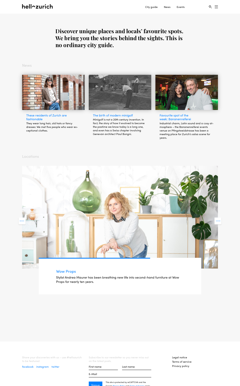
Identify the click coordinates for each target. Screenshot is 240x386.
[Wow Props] (120, 217)
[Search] (210, 6)
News (167, 7)
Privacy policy (180, 366)
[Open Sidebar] (216, 6)
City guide (151, 7)
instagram (42, 366)
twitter (55, 366)
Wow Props (66, 271)
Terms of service (182, 361)
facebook (28, 366)
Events (181, 7)
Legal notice (179, 357)
